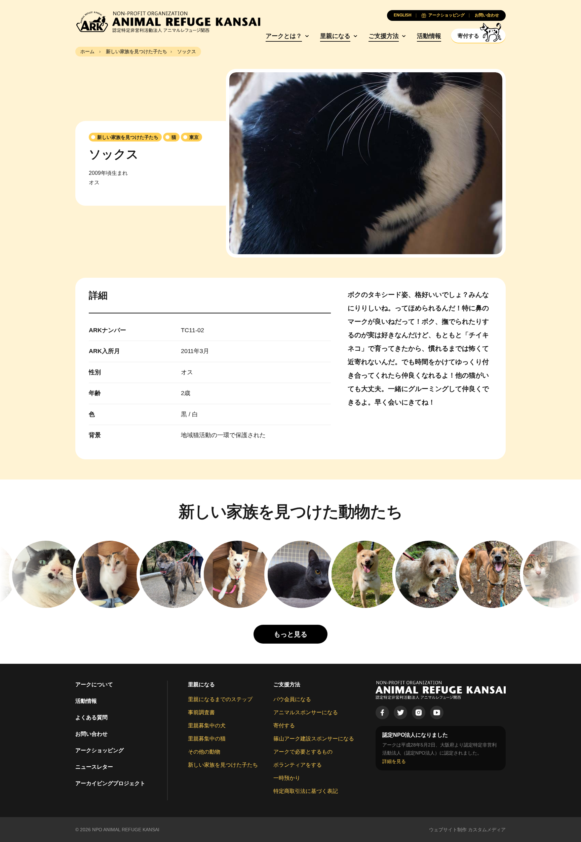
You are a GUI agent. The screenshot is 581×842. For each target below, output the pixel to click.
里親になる (335, 36)
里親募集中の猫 (207, 738)
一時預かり (286, 778)
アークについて (94, 684)
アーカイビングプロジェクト (110, 783)
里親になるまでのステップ (220, 699)
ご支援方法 (384, 36)
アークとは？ (284, 36)
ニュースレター (94, 767)
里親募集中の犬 (207, 725)
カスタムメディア (487, 829)
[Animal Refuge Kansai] (167, 21)
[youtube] (436, 712)
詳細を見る (394, 761)
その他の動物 (204, 752)
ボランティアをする (297, 765)
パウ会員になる (292, 699)
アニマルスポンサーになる (305, 712)
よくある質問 (91, 717)
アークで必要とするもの (303, 752)
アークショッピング (99, 750)
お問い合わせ (91, 734)
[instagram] (418, 712)
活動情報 (429, 36)
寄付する (284, 725)
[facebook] (382, 712)
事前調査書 (201, 712)
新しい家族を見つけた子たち (223, 765)
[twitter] (400, 712)
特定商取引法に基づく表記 (305, 791)
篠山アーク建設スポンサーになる (313, 738)
